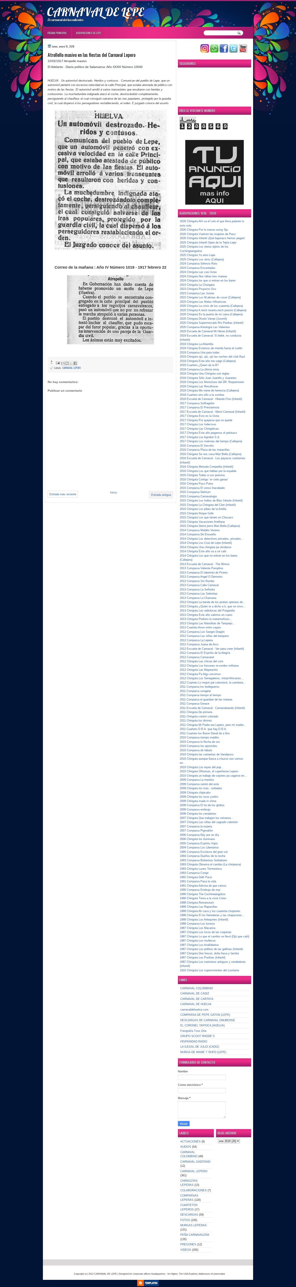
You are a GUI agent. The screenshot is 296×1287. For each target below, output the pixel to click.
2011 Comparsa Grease (194, 703)
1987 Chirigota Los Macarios (198, 928)
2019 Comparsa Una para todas (200, 352)
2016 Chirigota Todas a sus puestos (202, 475)
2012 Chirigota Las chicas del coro (201, 661)
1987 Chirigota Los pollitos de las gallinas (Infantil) (211, 949)
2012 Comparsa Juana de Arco (199, 644)
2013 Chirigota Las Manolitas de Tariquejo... (207, 623)
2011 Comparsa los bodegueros (199, 686)
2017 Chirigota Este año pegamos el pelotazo (208, 432)
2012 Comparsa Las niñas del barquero (204, 636)
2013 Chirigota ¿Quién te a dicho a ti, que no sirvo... (213, 606)
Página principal (57, 33)
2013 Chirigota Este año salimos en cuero (206, 614)
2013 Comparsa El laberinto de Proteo (204, 572)
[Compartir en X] (71, 363)
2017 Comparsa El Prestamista (199, 407)
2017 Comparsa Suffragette (197, 403)
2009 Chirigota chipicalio (195, 792)
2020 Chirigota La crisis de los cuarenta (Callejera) (211, 305)
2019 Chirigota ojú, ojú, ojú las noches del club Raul (212, 356)
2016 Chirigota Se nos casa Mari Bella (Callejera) (210, 454)
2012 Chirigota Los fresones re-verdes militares (209, 665)
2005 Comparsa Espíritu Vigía (199, 843)
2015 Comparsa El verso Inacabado (202, 488)
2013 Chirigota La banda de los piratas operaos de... (212, 602)
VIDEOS (185, 1249)
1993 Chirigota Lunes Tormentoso (201, 868)
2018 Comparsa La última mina (199, 369)
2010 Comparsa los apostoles (198, 746)
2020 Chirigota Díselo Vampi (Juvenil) (203, 318)
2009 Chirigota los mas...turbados (201, 788)
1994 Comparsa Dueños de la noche (202, 856)
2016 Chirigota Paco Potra (196, 483)
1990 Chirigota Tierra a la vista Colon (203, 898)
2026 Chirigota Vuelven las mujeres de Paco (208, 234)
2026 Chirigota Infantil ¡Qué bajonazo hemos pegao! (212, 238)
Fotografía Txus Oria (193, 1030)
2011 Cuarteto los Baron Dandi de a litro (205, 733)
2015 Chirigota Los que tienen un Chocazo (206, 517)
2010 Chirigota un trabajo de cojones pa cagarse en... (213, 775)
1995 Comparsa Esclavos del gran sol (204, 851)
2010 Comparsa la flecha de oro (200, 741)
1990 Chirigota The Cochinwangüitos (203, 894)
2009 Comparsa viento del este (199, 784)
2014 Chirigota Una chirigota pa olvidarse (205, 547)
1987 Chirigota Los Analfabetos (199, 945)
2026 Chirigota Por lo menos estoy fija (204, 229)
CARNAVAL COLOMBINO (196, 988)
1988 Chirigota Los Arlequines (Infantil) (204, 919)
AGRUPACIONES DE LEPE (88, 33)
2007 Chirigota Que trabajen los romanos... (207, 818)
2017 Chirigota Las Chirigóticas (199, 428)
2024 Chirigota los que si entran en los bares (208, 280)
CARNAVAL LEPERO (71, 368)
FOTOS (185, 1220)
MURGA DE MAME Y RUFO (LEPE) (203, 1052)
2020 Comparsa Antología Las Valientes (205, 327)
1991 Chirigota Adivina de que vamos (203, 885)
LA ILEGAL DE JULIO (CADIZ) (199, 1046)
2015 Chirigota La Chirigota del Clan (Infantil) (208, 504)
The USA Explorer (188, 1273)
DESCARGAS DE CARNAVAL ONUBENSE (207, 1020)
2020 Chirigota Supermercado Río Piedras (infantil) (211, 322)
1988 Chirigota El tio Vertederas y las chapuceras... (212, 915)
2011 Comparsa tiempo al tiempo (200, 695)
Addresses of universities (211, 1273)
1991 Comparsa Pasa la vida (198, 881)
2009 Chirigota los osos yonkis (199, 796)
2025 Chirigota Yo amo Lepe (197, 255)
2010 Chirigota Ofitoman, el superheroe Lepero (209, 771)
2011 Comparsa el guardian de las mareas (206, 699)
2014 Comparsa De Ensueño (198, 534)
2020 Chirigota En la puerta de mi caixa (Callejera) (211, 314)
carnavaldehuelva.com (194, 1009)
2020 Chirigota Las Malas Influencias (203, 301)
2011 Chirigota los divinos (196, 720)
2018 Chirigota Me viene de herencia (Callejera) (209, 390)
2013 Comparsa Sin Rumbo (197, 581)
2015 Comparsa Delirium (195, 492)
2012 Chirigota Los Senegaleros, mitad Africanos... (212, 678)
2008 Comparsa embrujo (195, 809)
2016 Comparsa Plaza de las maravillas (205, 449)
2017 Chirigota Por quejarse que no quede (206, 420)
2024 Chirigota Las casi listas (198, 272)
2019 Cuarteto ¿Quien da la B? (199, 365)
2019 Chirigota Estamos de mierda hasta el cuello (211, 348)
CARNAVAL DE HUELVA (195, 1004)
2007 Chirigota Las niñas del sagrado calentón (209, 822)
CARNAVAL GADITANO (195, 1161)
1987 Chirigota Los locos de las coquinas (205, 932)
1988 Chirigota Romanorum (197, 902)
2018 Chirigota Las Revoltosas (199, 386)
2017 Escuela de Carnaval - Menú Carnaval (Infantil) (212, 411)
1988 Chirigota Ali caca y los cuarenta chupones (210, 911)
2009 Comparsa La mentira (197, 779)
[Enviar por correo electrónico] (63, 363)
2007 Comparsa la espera (196, 826)
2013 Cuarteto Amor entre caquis (200, 627)
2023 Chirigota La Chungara (197, 284)
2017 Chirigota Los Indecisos (198, 424)
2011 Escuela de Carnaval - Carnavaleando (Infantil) (212, 708)
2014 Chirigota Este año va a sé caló (203, 551)
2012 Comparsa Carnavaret (197, 657)
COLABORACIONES (193, 1190)
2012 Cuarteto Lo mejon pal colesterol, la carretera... (213, 682)
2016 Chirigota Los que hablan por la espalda (208, 471)
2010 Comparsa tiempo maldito (199, 737)
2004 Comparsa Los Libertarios (199, 847)
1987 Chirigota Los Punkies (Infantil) (202, 957)
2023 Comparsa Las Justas (197, 293)
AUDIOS (185, 1146)
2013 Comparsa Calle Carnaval (199, 585)
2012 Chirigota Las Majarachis (199, 669)
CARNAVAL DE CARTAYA (196, 999)
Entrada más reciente (62, 494)
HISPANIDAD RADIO (193, 1041)
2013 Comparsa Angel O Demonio (201, 576)
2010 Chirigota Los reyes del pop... (202, 767)
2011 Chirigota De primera (196, 712)
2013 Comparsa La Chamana (198, 598)
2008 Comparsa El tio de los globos (202, 805)
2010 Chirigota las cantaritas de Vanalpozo (206, 754)
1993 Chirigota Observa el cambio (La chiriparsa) (210, 864)
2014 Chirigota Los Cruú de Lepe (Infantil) (206, 542)
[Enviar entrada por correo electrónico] (57, 362)
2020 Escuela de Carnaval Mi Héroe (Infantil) (208, 331)
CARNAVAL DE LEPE (95, 11)
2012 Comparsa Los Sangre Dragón (202, 631)
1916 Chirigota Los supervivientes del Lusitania (209, 970)
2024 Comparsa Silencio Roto (198, 263)
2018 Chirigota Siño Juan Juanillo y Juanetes (208, 378)
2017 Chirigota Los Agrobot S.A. (200, 437)
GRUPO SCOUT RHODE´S (197, 1036)
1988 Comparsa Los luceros (197, 923)
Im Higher (172, 1273)
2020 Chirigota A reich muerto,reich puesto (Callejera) (213, 310)
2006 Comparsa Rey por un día (199, 835)
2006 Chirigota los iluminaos (197, 839)
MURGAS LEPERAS (193, 1225)
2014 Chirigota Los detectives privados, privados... (212, 538)
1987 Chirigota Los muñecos (198, 940)
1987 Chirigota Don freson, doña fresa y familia (209, 953)
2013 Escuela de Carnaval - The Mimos (204, 564)
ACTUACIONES (190, 1141)
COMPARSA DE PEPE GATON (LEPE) (205, 1014)
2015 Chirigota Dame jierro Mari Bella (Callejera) (210, 526)
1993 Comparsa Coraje (194, 872)
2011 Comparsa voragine (195, 691)
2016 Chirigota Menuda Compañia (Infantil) (206, 466)
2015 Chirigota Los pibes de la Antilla (203, 509)
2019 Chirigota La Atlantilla (196, 344)
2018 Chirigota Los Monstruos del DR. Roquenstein (212, 382)
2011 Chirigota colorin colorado (199, 716)
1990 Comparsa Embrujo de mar (200, 889)
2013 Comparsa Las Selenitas (199, 593)
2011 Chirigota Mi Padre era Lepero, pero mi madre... (213, 725)
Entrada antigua (161, 494)
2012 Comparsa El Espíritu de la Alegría (205, 652)
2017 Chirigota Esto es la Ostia (199, 415)
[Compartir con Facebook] (75, 363)
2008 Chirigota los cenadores (198, 813)
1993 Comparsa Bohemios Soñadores (203, 860)
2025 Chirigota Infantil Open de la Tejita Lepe (208, 242)
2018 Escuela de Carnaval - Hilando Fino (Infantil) (211, 399)
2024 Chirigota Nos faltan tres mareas (203, 276)
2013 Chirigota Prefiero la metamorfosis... (206, 619)
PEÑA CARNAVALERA (194, 1234)
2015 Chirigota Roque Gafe (197, 513)
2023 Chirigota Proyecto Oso (198, 289)
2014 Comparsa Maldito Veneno (200, 530)
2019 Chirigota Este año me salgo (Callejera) (208, 361)
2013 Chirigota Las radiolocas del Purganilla (207, 610)
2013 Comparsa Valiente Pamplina (201, 568)
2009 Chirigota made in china (198, 801)
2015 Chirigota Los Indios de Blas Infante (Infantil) (211, 500)
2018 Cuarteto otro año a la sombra (202, 394)
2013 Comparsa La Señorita (197, 589)
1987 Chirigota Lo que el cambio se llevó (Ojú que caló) (214, 936)
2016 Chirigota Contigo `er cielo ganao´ (204, 479)
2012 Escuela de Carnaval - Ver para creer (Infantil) (212, 648)
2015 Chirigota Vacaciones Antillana (202, 521)
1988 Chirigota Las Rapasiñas (198, 906)
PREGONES (188, 1244)
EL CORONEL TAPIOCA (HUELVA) (202, 1025)
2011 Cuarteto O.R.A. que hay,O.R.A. (203, 729)
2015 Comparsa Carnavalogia (198, 496)
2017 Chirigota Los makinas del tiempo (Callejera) (211, 441)
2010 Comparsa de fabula (196, 750)
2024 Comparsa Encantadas (197, 268)
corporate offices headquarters (149, 1273)
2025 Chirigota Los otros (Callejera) (202, 259)
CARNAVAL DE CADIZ (194, 993)
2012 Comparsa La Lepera (196, 640)
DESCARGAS (189, 1214)
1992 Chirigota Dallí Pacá (196, 877)
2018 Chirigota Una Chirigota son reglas (204, 373)
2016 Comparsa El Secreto (197, 445)
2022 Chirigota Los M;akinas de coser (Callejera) (210, 297)
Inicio (113, 492)
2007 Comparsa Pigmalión (196, 830)
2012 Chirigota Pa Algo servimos (200, 674)
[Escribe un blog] (67, 363)
